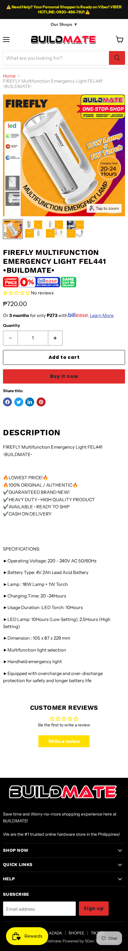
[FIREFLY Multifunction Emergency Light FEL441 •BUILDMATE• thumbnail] (12, 229)
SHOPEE (76, 933)
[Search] (117, 58)
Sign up (94, 908)
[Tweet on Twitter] (18, 402)
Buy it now (64, 376)
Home (9, 75)
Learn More (101, 315)
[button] (16, 293)
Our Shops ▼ (64, 24)
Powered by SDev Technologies (91, 941)
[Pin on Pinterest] (41, 402)
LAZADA (54, 933)
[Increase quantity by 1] (55, 338)
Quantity (11, 325)
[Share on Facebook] (7, 402)
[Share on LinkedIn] (29, 402)
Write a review (64, 741)
